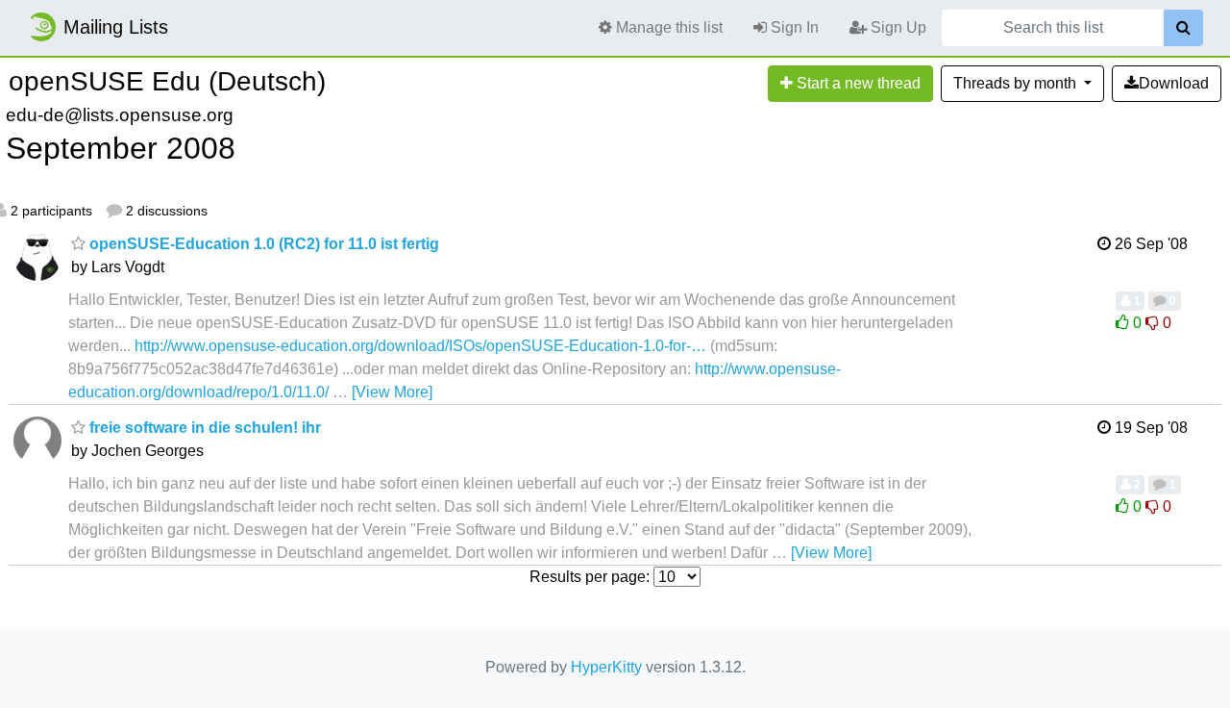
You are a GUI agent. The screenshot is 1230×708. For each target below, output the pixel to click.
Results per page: (589, 577)
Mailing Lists (115, 27)
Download (1174, 83)
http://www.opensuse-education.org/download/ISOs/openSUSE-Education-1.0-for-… (420, 346)
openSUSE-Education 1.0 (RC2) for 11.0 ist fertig (262, 244)
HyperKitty (606, 667)
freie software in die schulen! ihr (203, 427)
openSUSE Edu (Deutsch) (167, 81)
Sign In (793, 27)
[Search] (1183, 28)
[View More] (392, 392)
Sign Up (896, 27)
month (1016, 83)
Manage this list (667, 27)
